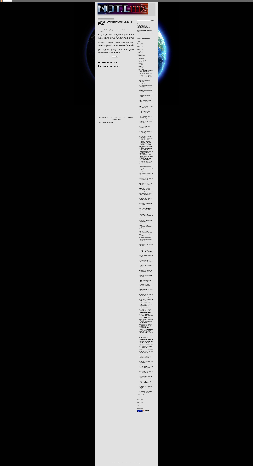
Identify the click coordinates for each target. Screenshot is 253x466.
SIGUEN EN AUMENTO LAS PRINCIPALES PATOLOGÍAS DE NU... (145, 248)
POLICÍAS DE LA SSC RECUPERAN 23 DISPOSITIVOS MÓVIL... (146, 389)
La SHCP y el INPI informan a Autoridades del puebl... (144, 127)
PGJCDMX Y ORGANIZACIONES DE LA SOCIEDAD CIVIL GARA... (146, 364)
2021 (139, 51)
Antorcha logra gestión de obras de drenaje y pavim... (145, 377)
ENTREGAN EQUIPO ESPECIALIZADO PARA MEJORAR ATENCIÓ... (146, 192)
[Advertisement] (116, 106)
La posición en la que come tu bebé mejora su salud (145, 124)
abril (140, 67)
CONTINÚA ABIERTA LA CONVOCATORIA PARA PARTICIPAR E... (146, 215)
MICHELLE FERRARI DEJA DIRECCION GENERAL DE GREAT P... (146, 104)
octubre (140, 58)
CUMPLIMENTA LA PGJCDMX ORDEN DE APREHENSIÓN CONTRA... (146, 350)
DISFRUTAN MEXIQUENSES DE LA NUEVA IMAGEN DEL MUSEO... (145, 218)
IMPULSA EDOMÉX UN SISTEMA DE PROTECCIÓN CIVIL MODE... (145, 325)
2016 (139, 400)
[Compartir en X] (115, 57)
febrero (140, 394)
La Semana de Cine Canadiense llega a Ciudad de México (146, 221)
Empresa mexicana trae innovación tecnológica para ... (145, 164)
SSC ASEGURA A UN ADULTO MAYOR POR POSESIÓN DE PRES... (146, 302)
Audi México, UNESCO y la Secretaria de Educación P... (146, 268)
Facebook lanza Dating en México (145, 282)
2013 (139, 405)
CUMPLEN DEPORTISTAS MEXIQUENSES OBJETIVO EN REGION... (145, 212)
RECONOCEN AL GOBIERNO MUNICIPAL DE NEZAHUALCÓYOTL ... (146, 332)
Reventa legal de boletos (143, 337)
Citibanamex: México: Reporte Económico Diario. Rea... (144, 112)
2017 (139, 399)
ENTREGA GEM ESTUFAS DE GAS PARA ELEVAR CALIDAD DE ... (145, 392)
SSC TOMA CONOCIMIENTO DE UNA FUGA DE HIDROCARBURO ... (146, 367)
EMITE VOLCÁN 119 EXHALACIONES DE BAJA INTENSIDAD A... (146, 109)
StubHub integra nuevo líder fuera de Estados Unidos (145, 137)
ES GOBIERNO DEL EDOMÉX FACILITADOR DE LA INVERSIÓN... (146, 261)
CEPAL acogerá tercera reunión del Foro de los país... (145, 117)
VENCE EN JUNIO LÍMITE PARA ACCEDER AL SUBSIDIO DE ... (145, 187)
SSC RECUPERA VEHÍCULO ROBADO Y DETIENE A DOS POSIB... (146, 179)
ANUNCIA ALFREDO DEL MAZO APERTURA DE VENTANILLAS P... (145, 76)
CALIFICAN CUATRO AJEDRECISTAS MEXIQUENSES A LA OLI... (146, 345)
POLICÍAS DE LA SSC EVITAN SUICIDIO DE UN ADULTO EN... (145, 177)
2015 (139, 402)
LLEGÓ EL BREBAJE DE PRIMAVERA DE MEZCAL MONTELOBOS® (146, 162)
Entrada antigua (131, 117)
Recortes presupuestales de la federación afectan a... (144, 84)
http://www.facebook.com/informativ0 (143, 38)
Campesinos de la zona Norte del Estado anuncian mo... (145, 375)
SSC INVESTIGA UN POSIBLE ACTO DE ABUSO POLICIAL (146, 300)
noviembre (141, 57)
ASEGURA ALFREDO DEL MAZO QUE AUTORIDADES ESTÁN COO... (146, 258)
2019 (139, 54)
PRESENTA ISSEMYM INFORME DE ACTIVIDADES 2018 (145, 204)
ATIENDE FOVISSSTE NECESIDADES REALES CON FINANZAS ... (146, 71)
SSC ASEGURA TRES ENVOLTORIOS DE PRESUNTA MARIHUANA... (146, 330)
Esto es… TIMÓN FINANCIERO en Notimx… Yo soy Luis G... (145, 101)
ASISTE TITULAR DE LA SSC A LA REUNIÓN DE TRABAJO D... (145, 310)
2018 (139, 397)
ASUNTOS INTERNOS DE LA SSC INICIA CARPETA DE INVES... (145, 317)
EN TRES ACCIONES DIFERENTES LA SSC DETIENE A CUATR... (146, 305)
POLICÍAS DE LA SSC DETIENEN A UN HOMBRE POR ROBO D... (146, 387)
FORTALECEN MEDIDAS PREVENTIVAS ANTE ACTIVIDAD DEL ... (145, 226)
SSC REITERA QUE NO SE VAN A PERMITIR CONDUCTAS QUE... (145, 144)
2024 (139, 46)
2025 (139, 44)
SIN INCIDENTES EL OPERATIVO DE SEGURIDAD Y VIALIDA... (146, 139)
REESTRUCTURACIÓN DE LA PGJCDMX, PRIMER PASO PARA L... (146, 292)
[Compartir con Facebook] (116, 57)
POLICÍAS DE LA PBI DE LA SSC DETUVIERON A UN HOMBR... (145, 159)
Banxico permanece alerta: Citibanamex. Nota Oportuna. (144, 223)
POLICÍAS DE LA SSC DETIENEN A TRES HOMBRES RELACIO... (145, 149)
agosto (140, 61)
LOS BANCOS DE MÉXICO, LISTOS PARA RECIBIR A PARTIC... (145, 79)
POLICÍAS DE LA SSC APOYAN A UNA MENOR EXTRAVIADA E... (146, 352)
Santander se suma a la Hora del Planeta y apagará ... (145, 129)
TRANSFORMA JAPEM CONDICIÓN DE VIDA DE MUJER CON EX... (146, 340)
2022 (139, 49)
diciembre (141, 55)
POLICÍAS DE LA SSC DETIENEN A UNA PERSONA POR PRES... (145, 199)
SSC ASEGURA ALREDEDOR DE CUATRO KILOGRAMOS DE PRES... (146, 369)
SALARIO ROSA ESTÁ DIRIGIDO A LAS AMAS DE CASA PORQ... (146, 196)
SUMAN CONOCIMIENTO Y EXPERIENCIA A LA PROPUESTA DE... (145, 232)
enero (140, 395)
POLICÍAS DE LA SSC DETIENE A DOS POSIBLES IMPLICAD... (146, 362)
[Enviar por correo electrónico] (112, 57)
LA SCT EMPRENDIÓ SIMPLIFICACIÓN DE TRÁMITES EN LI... (146, 119)
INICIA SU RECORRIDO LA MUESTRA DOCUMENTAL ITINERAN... (146, 342)
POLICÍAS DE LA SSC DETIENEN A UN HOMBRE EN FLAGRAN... (146, 201)
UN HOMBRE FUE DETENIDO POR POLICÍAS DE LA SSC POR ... (145, 189)
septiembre (141, 60)
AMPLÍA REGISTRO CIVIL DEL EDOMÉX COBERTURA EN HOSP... (146, 251)
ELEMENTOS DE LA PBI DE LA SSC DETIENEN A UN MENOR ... (145, 327)
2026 (139, 43)
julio (140, 63)
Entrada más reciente (102, 117)
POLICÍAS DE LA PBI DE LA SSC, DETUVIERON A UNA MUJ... (145, 307)
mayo (140, 66)
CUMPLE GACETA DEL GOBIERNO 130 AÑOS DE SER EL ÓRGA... (146, 206)
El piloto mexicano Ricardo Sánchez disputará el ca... (145, 240)
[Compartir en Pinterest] (117, 57)
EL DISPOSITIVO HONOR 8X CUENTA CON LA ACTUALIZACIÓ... (146, 297)
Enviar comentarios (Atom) (108, 122)
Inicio (117, 117)
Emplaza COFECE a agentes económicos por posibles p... (144, 285)
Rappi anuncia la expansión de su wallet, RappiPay (145, 238)
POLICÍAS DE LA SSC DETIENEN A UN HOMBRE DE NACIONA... (146, 322)
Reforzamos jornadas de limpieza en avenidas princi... (145, 132)
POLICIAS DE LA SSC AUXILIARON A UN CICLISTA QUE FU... (145, 152)
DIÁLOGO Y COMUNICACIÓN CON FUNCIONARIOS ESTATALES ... (145, 271)
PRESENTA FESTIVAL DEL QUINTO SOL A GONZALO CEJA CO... (145, 347)
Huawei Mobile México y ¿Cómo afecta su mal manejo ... (146, 134)
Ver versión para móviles (116, 119)
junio (140, 64)
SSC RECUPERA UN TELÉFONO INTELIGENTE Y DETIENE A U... (145, 357)
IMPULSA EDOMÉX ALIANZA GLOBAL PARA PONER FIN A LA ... (146, 107)
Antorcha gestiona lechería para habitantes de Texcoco (144, 172)
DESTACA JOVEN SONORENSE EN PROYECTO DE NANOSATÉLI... (145, 89)
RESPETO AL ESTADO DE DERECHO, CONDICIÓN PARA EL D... (146, 360)
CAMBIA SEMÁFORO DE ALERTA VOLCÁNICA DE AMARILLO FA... (145, 182)
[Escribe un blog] (114, 57)
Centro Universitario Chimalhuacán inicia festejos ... (145, 86)
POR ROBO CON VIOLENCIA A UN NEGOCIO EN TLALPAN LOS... (145, 194)
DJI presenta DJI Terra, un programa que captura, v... (145, 263)
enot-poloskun (127, 462)
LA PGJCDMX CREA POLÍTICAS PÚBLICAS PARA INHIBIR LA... (145, 355)
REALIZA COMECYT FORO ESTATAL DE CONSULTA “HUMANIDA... (145, 184)
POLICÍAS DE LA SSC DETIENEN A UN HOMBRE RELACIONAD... (146, 167)
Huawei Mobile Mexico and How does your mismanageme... (146, 295)
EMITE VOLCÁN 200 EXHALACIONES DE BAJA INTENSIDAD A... (146, 336)
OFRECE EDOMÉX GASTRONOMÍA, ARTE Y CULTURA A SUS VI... (145, 209)
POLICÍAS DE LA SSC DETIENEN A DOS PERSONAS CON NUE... (145, 142)
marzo (140, 69)
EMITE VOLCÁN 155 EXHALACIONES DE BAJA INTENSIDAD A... (146, 384)
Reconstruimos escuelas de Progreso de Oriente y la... (145, 276)
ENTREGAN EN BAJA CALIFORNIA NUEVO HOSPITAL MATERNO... (145, 312)
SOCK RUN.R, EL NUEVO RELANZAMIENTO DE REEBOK (145, 154)
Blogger (139, 462)
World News (147, 410)
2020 (139, 52)
